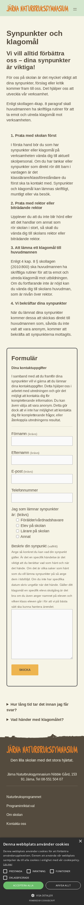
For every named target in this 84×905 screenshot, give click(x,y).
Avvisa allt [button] (63, 885)
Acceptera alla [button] (23, 885)
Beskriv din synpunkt (41, 576)
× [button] (80, 841)
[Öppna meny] (75, 9)
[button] (42, 895)
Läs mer (7, 864)
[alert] (42, 871)
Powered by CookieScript (42, 900)
